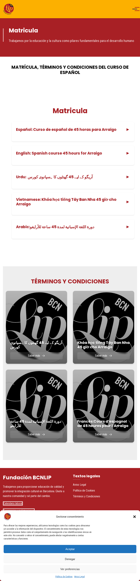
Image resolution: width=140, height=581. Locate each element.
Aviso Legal (79, 576)
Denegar (70, 559)
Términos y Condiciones (86, 496)
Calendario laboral (12, 503)
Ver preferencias (70, 569)
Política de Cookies (64, 576)
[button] (134, 516)
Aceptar (70, 549)
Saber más (34, 355)
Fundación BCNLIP (27, 477)
